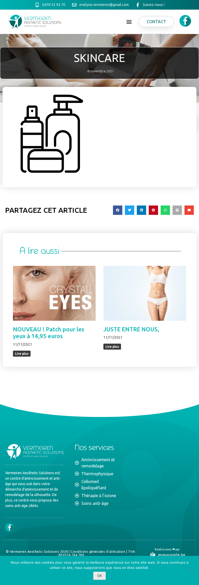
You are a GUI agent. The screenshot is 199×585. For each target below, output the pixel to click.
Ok (99, 576)
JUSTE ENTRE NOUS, (131, 329)
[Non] (191, 570)
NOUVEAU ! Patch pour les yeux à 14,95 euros (48, 332)
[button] (129, 21)
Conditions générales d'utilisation (97, 551)
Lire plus (22, 353)
